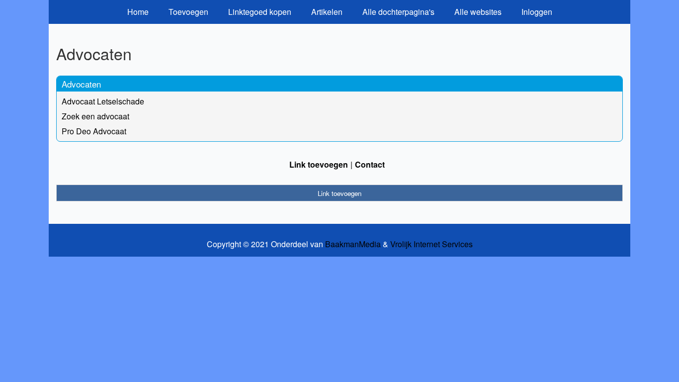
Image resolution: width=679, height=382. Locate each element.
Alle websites (478, 11)
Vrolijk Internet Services (431, 244)
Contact (370, 164)
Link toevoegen (318, 164)
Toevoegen (188, 11)
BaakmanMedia (353, 244)
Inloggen (536, 11)
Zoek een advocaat (95, 116)
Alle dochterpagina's (398, 11)
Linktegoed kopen (259, 11)
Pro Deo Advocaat (94, 131)
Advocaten (81, 84)
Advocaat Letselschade (103, 101)
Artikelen (326, 11)
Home (138, 11)
